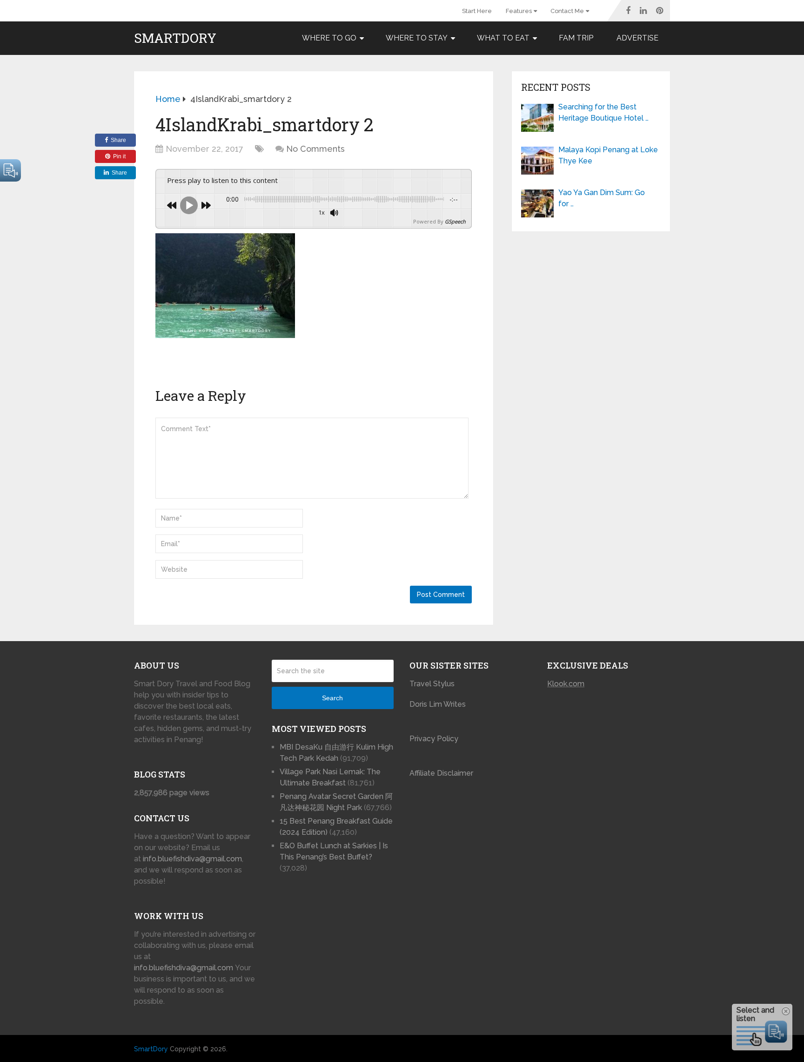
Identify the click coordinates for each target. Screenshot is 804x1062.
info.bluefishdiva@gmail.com (192, 858)
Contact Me (567, 10)
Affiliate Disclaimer (441, 773)
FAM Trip (576, 38)
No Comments (315, 149)
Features (519, 10)
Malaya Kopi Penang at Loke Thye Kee (608, 155)
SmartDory (175, 38)
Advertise (637, 38)
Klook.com (565, 683)
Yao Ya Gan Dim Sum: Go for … (601, 198)
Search (332, 698)
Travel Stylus (432, 683)
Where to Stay (417, 38)
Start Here (477, 10)
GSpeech (455, 221)
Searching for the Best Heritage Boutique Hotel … (603, 112)
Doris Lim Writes (438, 704)
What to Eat (503, 38)
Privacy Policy (433, 738)
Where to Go (329, 38)
